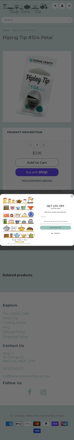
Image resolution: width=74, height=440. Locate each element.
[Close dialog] (72, 196)
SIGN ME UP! (55, 228)
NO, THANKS (55, 233)
